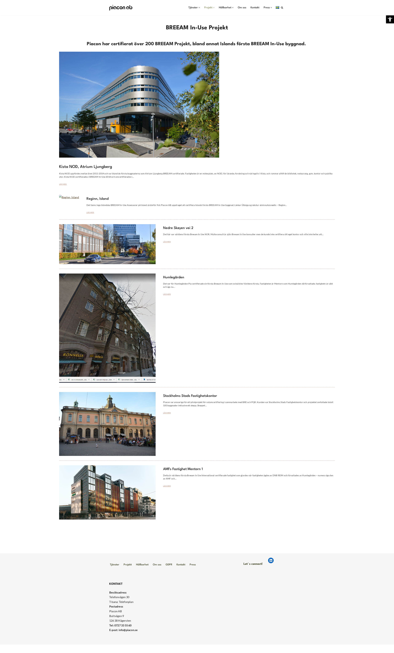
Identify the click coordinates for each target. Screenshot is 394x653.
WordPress (139, 648)
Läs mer (63, 184)
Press (193, 564)
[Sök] (282, 7)
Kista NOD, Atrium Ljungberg (85, 167)
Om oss (242, 7)
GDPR (169, 564)
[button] (390, 19)
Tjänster (114, 564)
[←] (120, 7)
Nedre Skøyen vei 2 (178, 228)
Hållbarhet (142, 564)
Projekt (128, 564)
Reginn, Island (97, 198)
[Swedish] (277, 7)
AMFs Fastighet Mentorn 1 (183, 469)
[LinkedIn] (271, 560)
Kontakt (255, 7)
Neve (112, 648)
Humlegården (173, 277)
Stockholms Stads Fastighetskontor (190, 396)
